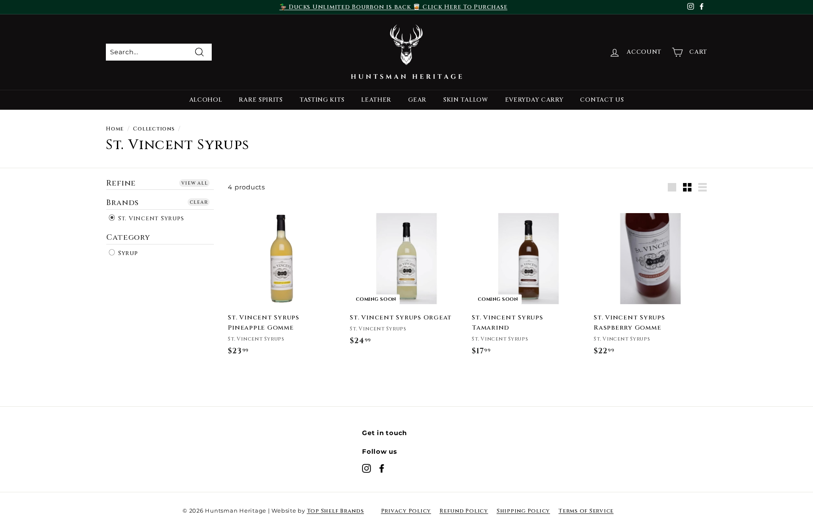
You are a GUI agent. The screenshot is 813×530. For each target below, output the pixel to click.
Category (128, 237)
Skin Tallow (465, 100)
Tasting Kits (322, 100)
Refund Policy (464, 511)
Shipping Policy (523, 511)
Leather (376, 100)
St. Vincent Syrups (150, 218)
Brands (122, 202)
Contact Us (602, 100)
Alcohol (205, 100)
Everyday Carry (534, 100)
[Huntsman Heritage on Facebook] (381, 468)
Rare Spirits (260, 100)
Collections (153, 129)
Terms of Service (586, 511)
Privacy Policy (406, 511)
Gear (417, 100)
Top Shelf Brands (335, 511)
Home (115, 129)
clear (199, 202)
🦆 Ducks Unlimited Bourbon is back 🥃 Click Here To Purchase (393, 7)
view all (194, 183)
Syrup (127, 253)
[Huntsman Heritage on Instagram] (366, 468)
